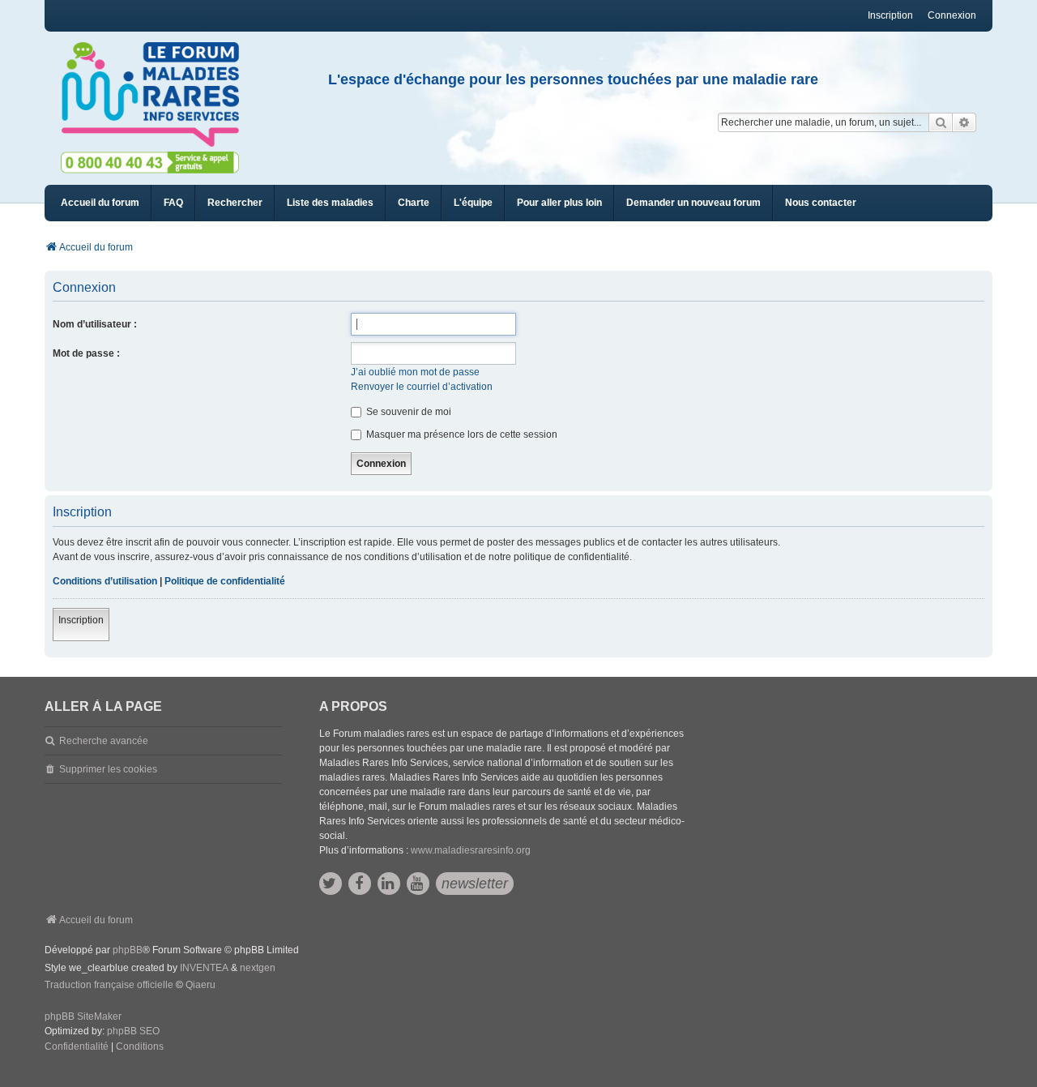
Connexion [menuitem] (952, 15)
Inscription (81, 620)
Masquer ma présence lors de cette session (460, 434)
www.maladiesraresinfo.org (471, 850)
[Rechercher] (940, 122)
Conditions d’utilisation (105, 581)
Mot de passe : (86, 353)
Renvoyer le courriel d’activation (422, 386)
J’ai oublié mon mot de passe (415, 372)
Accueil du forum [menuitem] (100, 202)
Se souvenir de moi (407, 411)
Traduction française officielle (109, 985)
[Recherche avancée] (964, 122)
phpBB (128, 950)
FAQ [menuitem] (173, 202)
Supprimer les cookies (108, 769)
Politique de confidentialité (224, 581)
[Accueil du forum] (157, 95)
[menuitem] (330, 203)
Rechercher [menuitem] (234, 202)
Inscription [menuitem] (890, 15)
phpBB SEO (133, 1031)
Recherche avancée (103, 741)
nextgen (257, 968)
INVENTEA (204, 968)
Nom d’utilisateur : (95, 324)
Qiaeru (201, 985)
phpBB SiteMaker (83, 1016)
